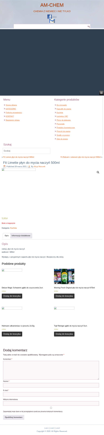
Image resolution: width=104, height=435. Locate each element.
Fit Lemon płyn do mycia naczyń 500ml (18, 157)
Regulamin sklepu (13, 120)
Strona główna (11, 105)
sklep (54, 17)
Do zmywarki (62, 105)
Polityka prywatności (14, 113)
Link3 (58, 428)
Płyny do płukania (64, 120)
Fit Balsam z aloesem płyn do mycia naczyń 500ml (81, 157)
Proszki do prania (63, 131)
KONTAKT (10, 116)
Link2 (52, 428)
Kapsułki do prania (64, 109)
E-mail (6, 390)
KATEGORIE (11, 109)
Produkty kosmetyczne (66, 128)
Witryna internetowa (10, 399)
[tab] (7, 235)
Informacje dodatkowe (21, 236)
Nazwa (6, 381)
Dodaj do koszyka (12, 296)
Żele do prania (62, 139)
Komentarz (7, 359)
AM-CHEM (52, 5)
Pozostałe (60, 124)
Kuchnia (60, 113)
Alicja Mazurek (39, 167)
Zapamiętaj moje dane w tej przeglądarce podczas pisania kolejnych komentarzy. (33, 411)
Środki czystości (63, 135)
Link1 (46, 428)
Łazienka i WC (62, 116)
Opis (7, 236)
